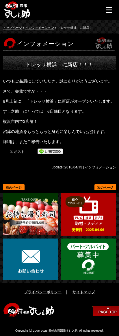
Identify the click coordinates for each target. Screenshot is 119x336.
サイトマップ (83, 291)
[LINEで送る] (50, 151)
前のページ (14, 187)
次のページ (105, 187)
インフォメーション (39, 27)
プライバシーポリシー (43, 291)
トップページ (12, 27)
